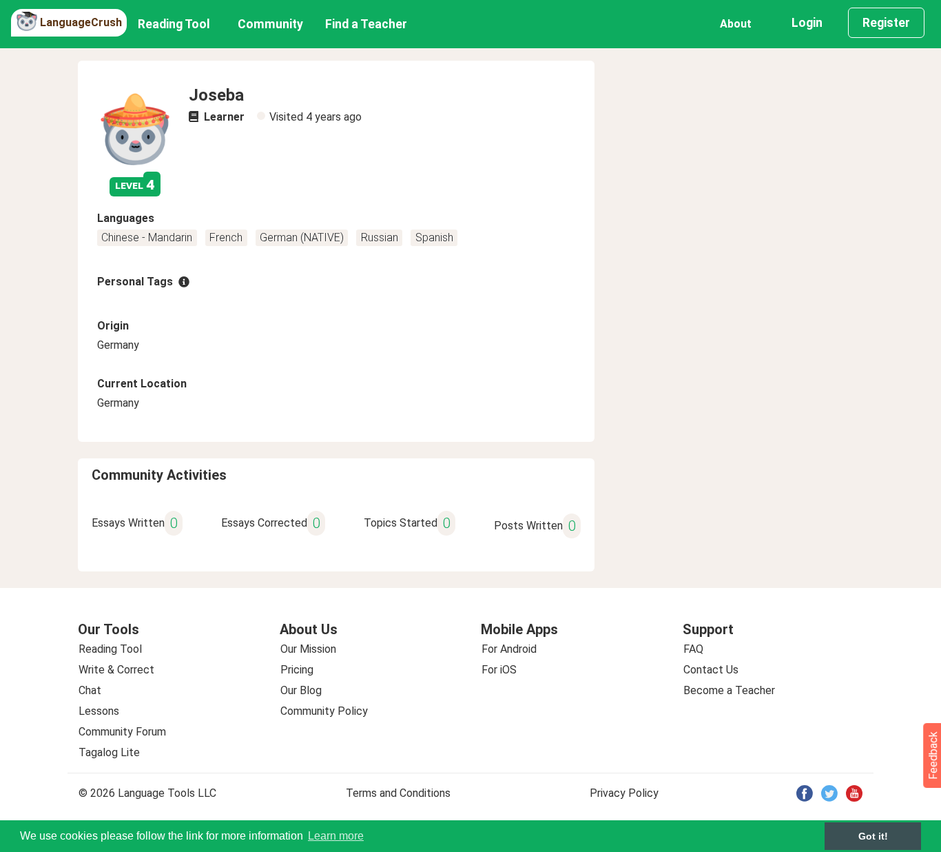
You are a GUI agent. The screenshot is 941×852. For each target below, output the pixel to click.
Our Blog (301, 690)
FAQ (693, 649)
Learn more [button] (336, 836)
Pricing (296, 669)
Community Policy (324, 711)
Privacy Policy (624, 793)
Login (807, 23)
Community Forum (122, 731)
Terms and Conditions (398, 793)
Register (886, 23)
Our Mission (308, 649)
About (736, 23)
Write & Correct (116, 669)
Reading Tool (174, 24)
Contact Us (710, 669)
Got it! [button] (873, 836)
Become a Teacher (729, 690)
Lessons (99, 711)
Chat (90, 690)
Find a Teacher (366, 24)
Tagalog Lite (109, 752)
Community (270, 24)
